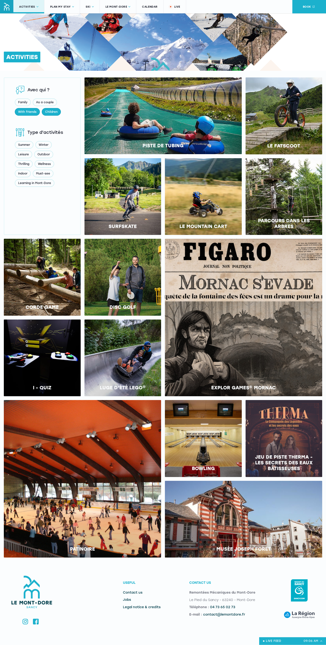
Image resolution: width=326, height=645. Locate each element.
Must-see (43, 173)
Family (22, 102)
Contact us (132, 593)
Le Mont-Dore (116, 6)
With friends (27, 112)
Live (177, 6)
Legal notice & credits (142, 607)
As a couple (45, 102)
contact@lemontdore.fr (224, 614)
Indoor (22, 173)
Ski (88, 6)
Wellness (44, 164)
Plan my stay (60, 6)
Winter (43, 144)
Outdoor (43, 154)
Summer (24, 144)
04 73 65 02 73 (222, 607)
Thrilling (23, 164)
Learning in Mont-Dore (34, 183)
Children (51, 112)
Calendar (150, 6)
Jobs (127, 600)
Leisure (23, 154)
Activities (27, 6)
